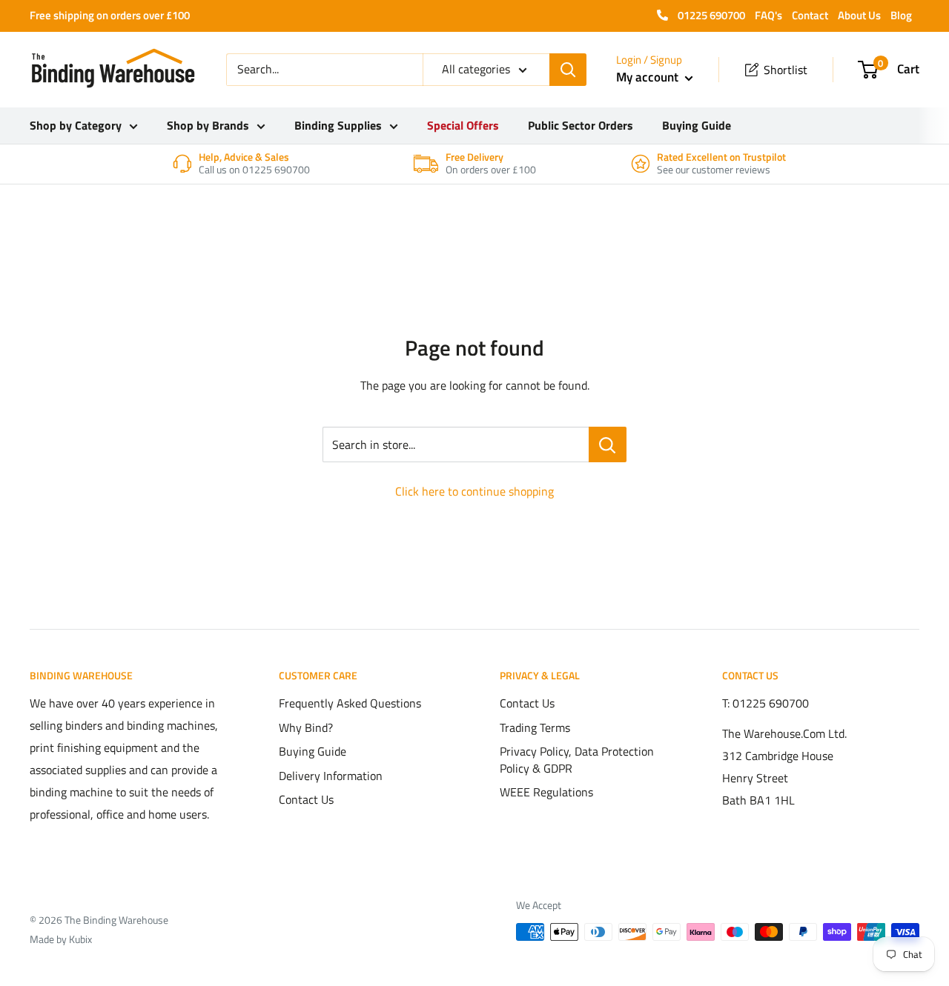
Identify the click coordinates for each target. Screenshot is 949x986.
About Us (859, 15)
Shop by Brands (208, 125)
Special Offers (463, 125)
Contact (810, 15)
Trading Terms (535, 727)
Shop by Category (76, 125)
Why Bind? (306, 727)
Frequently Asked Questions (350, 703)
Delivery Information (331, 776)
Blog (901, 15)
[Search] (567, 69)
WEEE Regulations (546, 792)
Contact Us (306, 799)
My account (648, 77)
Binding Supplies (338, 125)
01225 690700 (710, 15)
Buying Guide (696, 125)
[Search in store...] (607, 444)
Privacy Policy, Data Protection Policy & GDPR (577, 759)
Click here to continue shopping (474, 491)
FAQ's (768, 15)
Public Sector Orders (580, 125)
